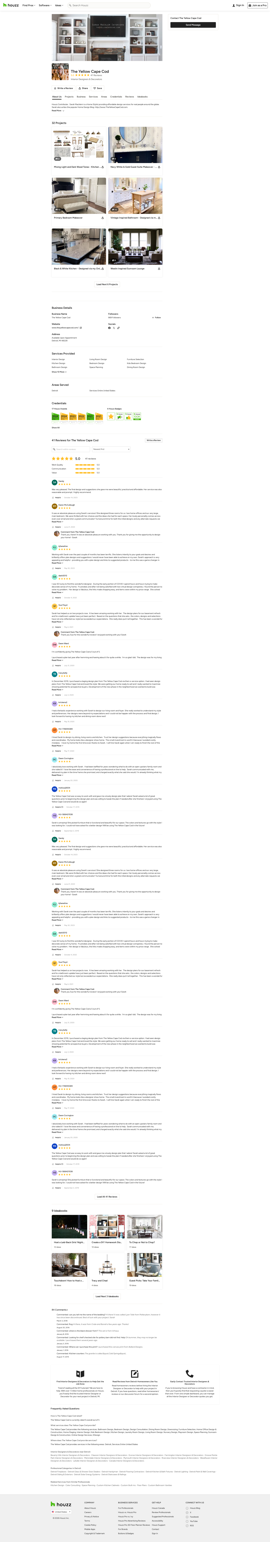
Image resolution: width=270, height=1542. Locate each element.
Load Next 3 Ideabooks (107, 1296)
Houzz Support (158, 1525)
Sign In (155, 1533)
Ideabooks (142, 96)
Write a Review (154, 440)
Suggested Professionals (163, 1516)
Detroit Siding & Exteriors (62, 1474)
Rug (71, 1324)
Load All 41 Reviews (107, 1196)
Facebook (194, 1517)
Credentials (116, 96)
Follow (158, 317)
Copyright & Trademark (94, 1533)
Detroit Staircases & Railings (114, 1474)
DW (55, 644)
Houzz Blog (195, 1508)
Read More (56, 110)
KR (54, 703)
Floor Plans (142, 1485)
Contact (155, 1529)
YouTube (194, 1521)
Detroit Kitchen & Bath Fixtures (159, 1471)
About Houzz (90, 1508)
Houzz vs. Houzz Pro (127, 1512)
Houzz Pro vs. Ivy (125, 1516)
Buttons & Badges (126, 1533)
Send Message (193, 25)
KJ (54, 547)
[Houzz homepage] (11, 5)
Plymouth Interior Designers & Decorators (141, 1458)
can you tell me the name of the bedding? (87, 1314)
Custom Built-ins (128, 1485)
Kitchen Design (57, 1485)
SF (54, 606)
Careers (87, 1512)
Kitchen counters (76, 1353)
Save (99, 88)
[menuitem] (29, 5)
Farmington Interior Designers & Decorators (184, 1455)
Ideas (58, 5)
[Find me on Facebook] (109, 327)
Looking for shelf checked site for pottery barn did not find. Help (97, 1337)
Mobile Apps (89, 1529)
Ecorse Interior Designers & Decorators (146, 1455)
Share (85, 88)
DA (54, 576)
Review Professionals (161, 1512)
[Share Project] (102, 167)
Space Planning (88, 1485)
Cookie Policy (90, 1525)
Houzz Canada (158, 1508)
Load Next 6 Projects (107, 284)
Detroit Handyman (110, 1471)
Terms (87, 1521)
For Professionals (125, 1508)
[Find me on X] (114, 327)
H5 (54, 815)
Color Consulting (73, 1485)
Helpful (58, 498)
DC (54, 759)
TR (54, 674)
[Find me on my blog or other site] (118, 327)
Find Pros (27, 5)
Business (81, 96)
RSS (192, 1525)
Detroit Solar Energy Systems (87, 1474)
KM (54, 506)
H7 (54, 730)
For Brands (123, 1529)
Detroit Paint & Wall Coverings (202, 1471)
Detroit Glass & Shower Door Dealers (84, 1471)
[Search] (70, 5)
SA (54, 482)
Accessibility (157, 1521)
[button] (107, 418)
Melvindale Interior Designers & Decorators (103, 1458)
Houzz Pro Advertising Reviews (132, 1521)
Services (93, 96)
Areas (104, 96)
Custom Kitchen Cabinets (108, 1485)
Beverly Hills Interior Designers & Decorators (70, 1455)
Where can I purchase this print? (83, 1347)
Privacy (87, 1516)
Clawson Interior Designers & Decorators (109, 1455)
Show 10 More (58, 372)
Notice (96, 1516)
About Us (56, 96)
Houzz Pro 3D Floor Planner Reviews (134, 1525)
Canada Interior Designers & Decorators (126, 1461)
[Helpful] (53, 497)
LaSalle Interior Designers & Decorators (90, 1461)
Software (44, 5)
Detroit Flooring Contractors (131, 1471)
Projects (69, 96)
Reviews (129, 96)
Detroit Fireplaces (58, 1471)
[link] (55, 427)
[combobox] (109, 5)
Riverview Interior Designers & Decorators (180, 1458)
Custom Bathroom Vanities (160, 1485)
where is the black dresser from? (83, 1331)
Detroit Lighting (181, 1471)
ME (54, 789)
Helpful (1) (59, 807)
